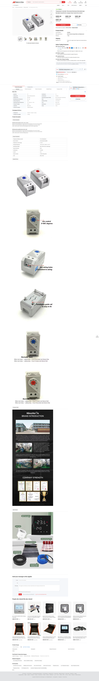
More (13, 669)
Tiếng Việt (73, 674)
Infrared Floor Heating (38, 660)
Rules (86, 5)
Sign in (86, 2)
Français (36, 674)
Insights (75, 673)
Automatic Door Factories (17, 665)
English (25, 674)
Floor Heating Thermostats (17, 660)
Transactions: (72, 72)
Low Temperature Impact (65, 665)
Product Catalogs (27, 646)
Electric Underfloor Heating (28, 660)
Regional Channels (61, 673)
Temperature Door (56, 665)
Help (68, 5)
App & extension (74, 5)
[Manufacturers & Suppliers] (18, 2)
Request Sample (75, 27)
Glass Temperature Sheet (75, 665)
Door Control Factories (37, 665)
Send (20, 594)
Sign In (57, 82)
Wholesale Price (51, 673)
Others (13, 650)
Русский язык (40, 674)
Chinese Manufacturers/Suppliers (37, 673)
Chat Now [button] (80, 24)
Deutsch (48, 674)
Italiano (44, 674)
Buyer (63, 5)
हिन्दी (63, 674)
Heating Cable (14, 649)
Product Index (67, 673)
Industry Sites (56, 673)
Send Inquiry (63, 24)
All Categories (16, 5)
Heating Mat (33, 649)
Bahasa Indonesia (78, 674)
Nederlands (51, 674)
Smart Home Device (71, 649)
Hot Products (24, 673)
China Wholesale (45, 673)
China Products (29, 673)
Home (13, 7)
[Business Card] (85, 91)
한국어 (58, 674)
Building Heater (26, 7)
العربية (55, 674)
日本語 (61, 674)
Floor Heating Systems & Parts (33, 7)
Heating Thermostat (53, 649)
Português (32, 674)
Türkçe (70, 674)
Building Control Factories (28, 665)
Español (29, 674)
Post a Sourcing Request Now (41, 594)
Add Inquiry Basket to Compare (33, 43)
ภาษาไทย (66, 674)
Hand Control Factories (47, 665)
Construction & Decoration (19, 7)
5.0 (74, 88)
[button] (64, 89)
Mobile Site (71, 673)
